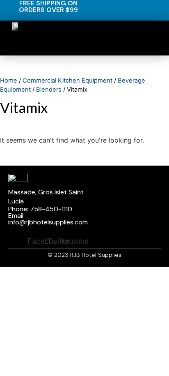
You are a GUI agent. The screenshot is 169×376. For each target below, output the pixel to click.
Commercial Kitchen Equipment (67, 80)
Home (8, 80)
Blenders (49, 89)
